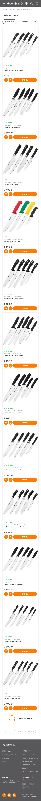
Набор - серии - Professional (14, 527)
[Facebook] (4, 795)
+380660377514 (27, 777)
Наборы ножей (15, 9)
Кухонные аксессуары (30, 771)
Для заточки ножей (29, 765)
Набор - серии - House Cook (13, 584)
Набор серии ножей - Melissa (14, 298)
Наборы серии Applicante (13, 413)
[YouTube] (9, 795)
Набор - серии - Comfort (12, 470)
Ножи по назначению (30, 758)
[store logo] (13, 3)
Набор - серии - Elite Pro (12, 641)
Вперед (31, 732)
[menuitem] (9, 755)
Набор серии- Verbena (12, 127)
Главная (4, 9)
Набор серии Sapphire (12, 241)
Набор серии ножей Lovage (13, 70)
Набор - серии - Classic (12, 698)
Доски (24, 768)
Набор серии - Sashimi (12, 184)
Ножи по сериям (28, 755)
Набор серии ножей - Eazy (13, 355)
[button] (6, 80)
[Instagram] (22, 4)
